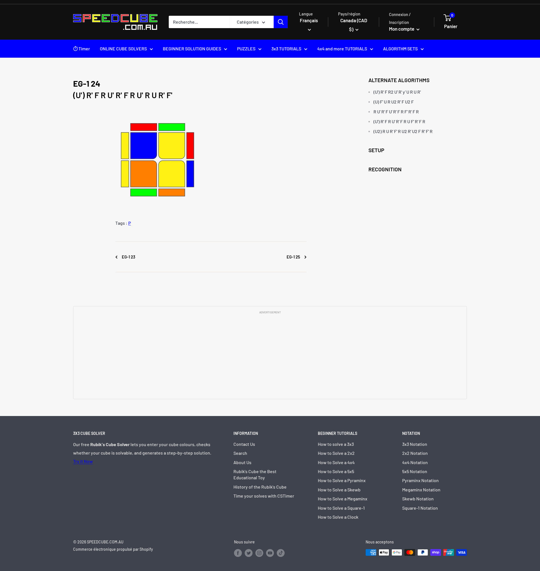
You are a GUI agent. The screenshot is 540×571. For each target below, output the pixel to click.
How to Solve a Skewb (339, 489)
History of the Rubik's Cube (260, 486)
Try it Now (83, 461)
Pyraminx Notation (420, 480)
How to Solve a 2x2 (336, 453)
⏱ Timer (81, 48)
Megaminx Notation (421, 489)
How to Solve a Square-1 (341, 508)
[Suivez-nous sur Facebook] (238, 553)
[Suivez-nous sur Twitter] (249, 553)
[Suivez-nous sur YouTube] (270, 553)
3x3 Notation (414, 444)
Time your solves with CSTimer (263, 495)
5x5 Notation (414, 471)
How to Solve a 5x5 (336, 471)
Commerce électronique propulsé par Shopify (113, 549)
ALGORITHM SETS (400, 48)
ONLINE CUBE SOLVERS (123, 48)
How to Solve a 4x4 (336, 462)
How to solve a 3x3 (336, 444)
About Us (242, 462)
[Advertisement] (270, 356)
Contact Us (244, 444)
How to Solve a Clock (338, 517)
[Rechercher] (281, 22)
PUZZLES (246, 48)
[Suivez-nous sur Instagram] (259, 553)
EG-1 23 (128, 256)
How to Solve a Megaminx (342, 498)
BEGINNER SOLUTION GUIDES (192, 48)
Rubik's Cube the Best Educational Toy (254, 474)
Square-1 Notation (420, 508)
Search (240, 453)
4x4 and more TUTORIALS (342, 48)
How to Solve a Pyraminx (342, 480)
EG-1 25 (294, 256)
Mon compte (402, 29)
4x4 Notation (415, 462)
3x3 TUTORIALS (286, 48)
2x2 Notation (415, 453)
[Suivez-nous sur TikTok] (281, 553)
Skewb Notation (418, 498)
